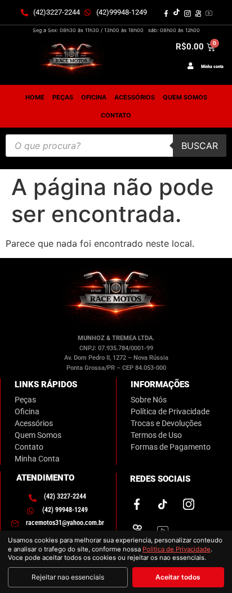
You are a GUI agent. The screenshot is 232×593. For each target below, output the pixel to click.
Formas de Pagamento (171, 446)
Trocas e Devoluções (166, 423)
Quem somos (185, 97)
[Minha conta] (190, 65)
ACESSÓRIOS (134, 97)
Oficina (27, 411)
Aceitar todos (177, 577)
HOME (34, 97)
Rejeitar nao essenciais (68, 577)
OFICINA (93, 97)
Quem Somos (38, 435)
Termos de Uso (156, 435)
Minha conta (212, 66)
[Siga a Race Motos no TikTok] (176, 12)
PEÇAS (62, 97)
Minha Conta (37, 458)
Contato (116, 115)
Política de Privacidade (170, 411)
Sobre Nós (149, 399)
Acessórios (34, 423)
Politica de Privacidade (176, 549)
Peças (25, 399)
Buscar (199, 145)
